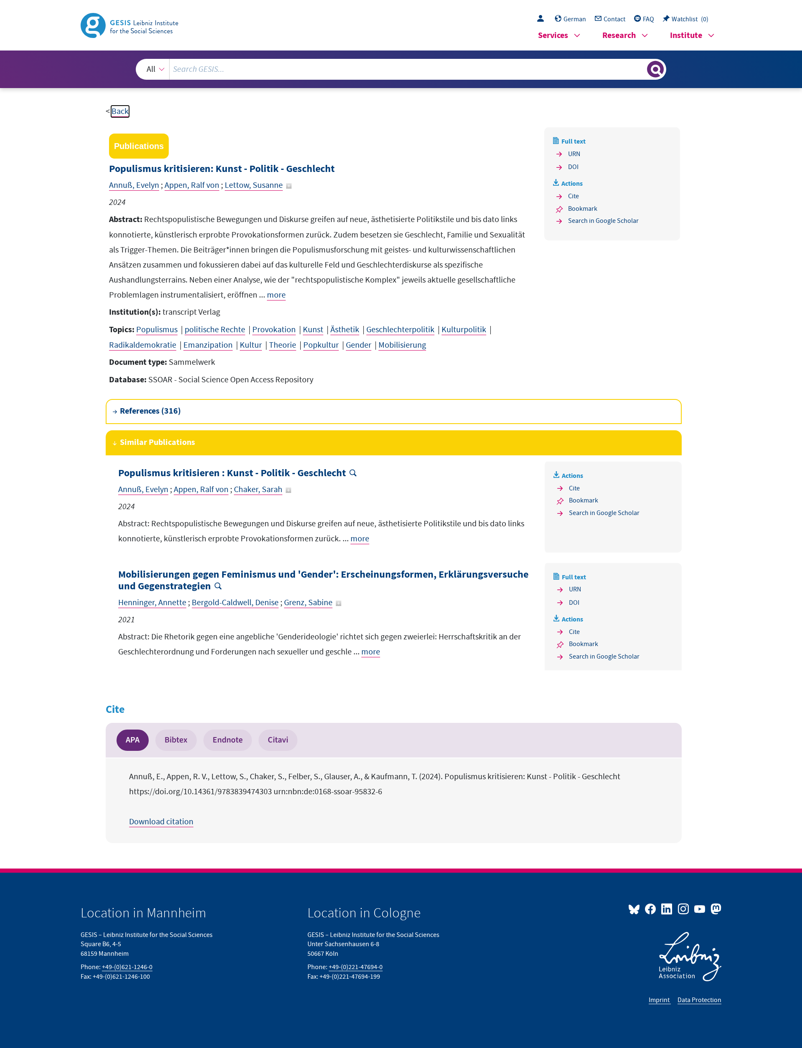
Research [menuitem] (619, 35)
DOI (573, 167)
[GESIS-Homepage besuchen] (130, 24)
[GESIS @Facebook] (651, 908)
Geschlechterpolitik (400, 329)
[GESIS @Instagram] (683, 908)
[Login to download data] (542, 19)
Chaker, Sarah (258, 489)
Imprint (660, 1000)
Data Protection (699, 1000)
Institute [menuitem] (686, 35)
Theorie (282, 345)
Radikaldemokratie (142, 345)
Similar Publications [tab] (157, 442)
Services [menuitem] (553, 35)
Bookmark (582, 209)
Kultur (251, 345)
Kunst (313, 329)
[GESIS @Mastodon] (714, 908)
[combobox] (401, 69)
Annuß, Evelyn (134, 185)
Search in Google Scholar (603, 221)
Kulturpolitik (464, 329)
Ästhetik (344, 329)
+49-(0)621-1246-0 (127, 967)
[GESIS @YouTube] (700, 908)
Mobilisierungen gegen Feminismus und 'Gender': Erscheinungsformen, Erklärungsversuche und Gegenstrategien (323, 581)
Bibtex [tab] (176, 740)
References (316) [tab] (150, 411)
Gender (358, 345)
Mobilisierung (402, 345)
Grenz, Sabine (308, 602)
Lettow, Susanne (254, 185)
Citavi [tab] (278, 740)
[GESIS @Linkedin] (667, 908)
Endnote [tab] (228, 740)
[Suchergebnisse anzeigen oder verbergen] (655, 69)
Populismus (157, 329)
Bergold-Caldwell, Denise (235, 602)
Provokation (274, 329)
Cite (573, 196)
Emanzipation (208, 345)
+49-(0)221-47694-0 (356, 967)
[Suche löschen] (639, 68)
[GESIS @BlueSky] (636, 908)
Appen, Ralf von (192, 185)
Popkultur (321, 345)
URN (574, 154)
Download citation (161, 821)
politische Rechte (215, 329)
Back (120, 111)
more (276, 295)
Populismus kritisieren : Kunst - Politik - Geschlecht (232, 473)
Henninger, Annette (152, 602)
